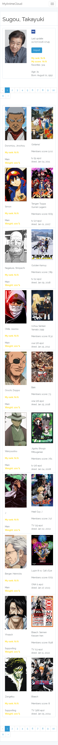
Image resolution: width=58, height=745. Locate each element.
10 (53, 90)
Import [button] (36, 50)
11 (3, 95)
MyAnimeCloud (12, 3)
